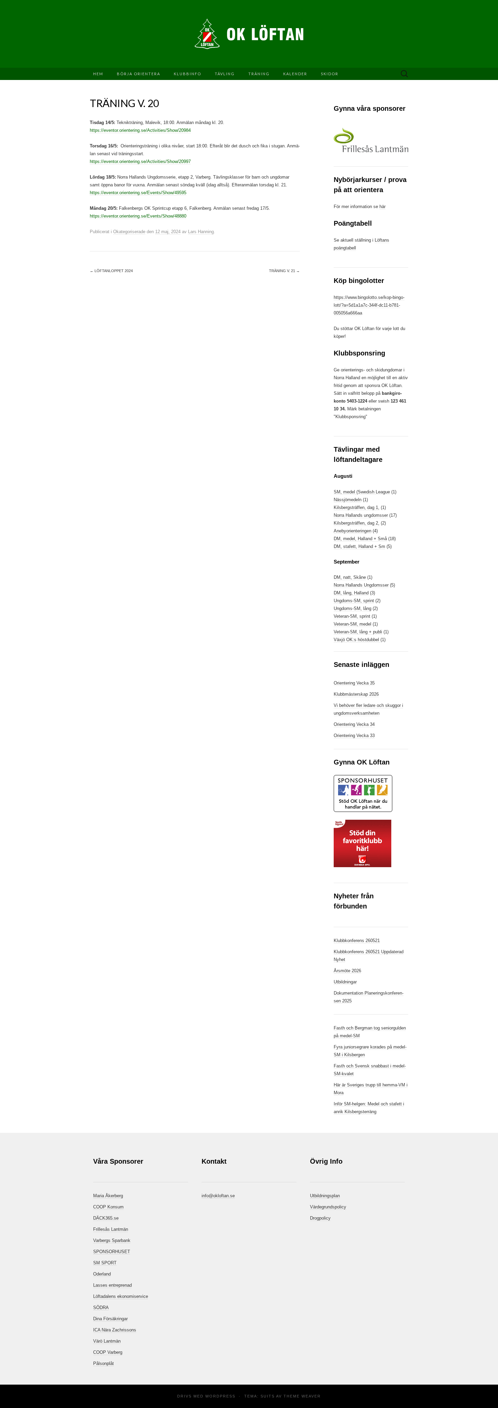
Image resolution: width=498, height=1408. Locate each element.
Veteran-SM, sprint (352, 616)
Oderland (102, 1274)
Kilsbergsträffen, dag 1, (356, 507)
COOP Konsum (108, 1206)
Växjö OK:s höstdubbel (357, 639)
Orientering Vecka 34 (354, 724)
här (382, 206)
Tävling (225, 74)
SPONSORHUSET (111, 1251)
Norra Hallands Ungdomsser (361, 585)
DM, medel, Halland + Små (360, 538)
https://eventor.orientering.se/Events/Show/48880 (138, 216)
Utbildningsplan (325, 1195)
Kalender (295, 74)
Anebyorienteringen (352, 530)
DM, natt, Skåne (350, 577)
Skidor (329, 74)
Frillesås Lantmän (110, 1229)
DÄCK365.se (106, 1218)
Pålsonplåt (103, 1363)
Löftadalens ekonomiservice (120, 1296)
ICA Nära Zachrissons (114, 1329)
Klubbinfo (187, 74)
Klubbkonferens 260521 (357, 940)
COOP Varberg (107, 1352)
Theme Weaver (302, 1396)
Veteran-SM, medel (352, 624)
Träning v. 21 (284, 271)
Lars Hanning (201, 231)
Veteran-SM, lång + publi (358, 631)
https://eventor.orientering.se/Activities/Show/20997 (140, 161)
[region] (371, 140)
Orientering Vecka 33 (354, 735)
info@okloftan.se (218, 1195)
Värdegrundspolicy (328, 1206)
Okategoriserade (129, 231)
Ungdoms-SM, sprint (354, 600)
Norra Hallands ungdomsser (361, 515)
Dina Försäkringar (110, 1318)
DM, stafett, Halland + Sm (359, 546)
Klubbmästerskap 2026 (356, 694)
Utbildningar (345, 981)
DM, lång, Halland (351, 592)
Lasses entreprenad (112, 1285)
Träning (259, 74)
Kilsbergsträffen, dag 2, (356, 523)
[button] (371, 140)
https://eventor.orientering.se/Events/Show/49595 (138, 192)
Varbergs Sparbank (111, 1240)
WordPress (220, 1396)
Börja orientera (138, 74)
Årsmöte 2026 (347, 970)
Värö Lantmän (107, 1341)
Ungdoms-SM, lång (352, 608)
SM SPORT (105, 1262)
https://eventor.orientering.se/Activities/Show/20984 (140, 130)
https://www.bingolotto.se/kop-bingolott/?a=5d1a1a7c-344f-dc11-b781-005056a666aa (369, 305)
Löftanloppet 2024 (111, 271)
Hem (98, 74)
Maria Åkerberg (108, 1195)
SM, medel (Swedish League (362, 491)
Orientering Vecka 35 (354, 683)
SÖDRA (101, 1307)
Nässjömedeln (347, 499)
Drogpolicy (320, 1218)
